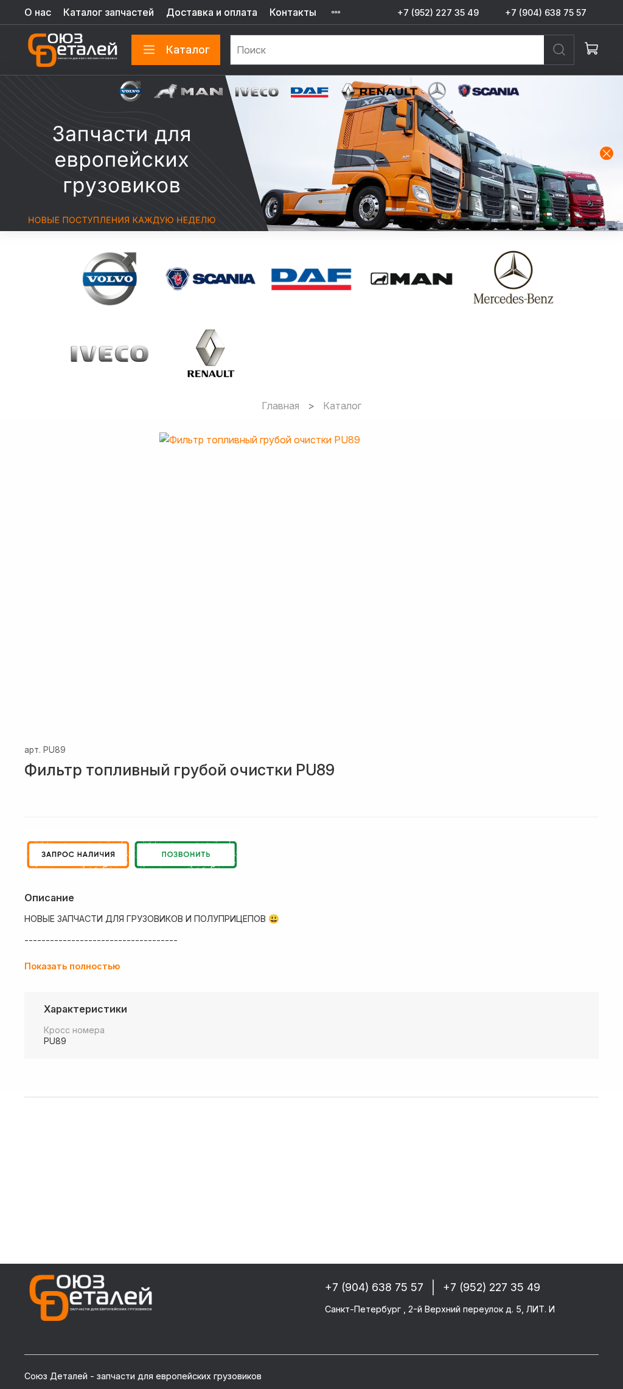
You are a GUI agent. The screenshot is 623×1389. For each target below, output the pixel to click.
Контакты (293, 12)
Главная (280, 406)
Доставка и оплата (211, 12)
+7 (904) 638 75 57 (545, 12)
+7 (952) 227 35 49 (438, 12)
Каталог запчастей (108, 12)
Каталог (188, 49)
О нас (37, 12)
